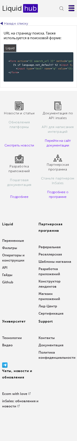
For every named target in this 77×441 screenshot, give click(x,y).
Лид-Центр (47, 306)
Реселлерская (50, 254)
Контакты (46, 338)
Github (7, 282)
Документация (50, 345)
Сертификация (50, 313)
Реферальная (49, 247)
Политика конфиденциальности (57, 355)
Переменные (13, 241)
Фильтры (9, 248)
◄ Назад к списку (14, 23)
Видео (7, 345)
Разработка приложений (49, 271)
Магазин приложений (49, 296)
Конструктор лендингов (49, 284)
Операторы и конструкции (13, 257)
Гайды (7, 275)
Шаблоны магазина (54, 262)
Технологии (12, 338)
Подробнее (19, 197)
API (4, 268)
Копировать (63, 55)
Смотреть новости (19, 145)
